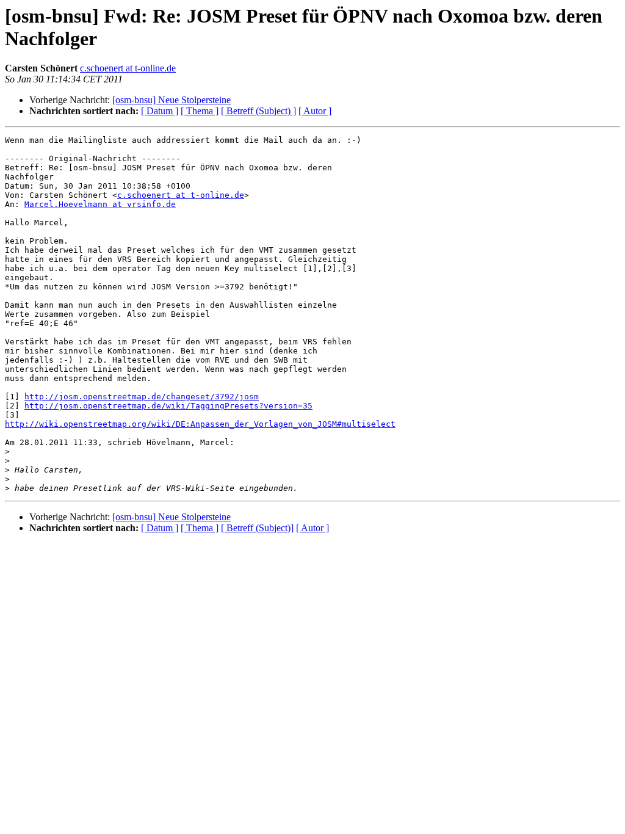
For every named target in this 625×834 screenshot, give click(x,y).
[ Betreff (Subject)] (257, 528)
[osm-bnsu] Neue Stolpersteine (171, 100)
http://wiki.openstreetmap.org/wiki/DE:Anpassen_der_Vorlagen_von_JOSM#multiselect (200, 424)
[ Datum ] (159, 111)
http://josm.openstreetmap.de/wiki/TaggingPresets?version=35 (168, 405)
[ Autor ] (314, 111)
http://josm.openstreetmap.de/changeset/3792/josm (141, 396)
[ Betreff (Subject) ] (258, 111)
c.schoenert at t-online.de (128, 68)
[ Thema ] (200, 111)
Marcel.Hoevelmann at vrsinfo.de (100, 204)
